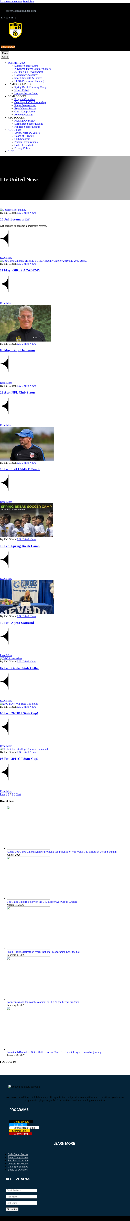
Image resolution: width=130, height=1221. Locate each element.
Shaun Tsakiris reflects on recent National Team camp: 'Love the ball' (44, 951)
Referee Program (23, 114)
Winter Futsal (21, 90)
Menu (5, 53)
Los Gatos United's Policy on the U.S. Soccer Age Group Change (42, 901)
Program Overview (24, 99)
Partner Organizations (26, 142)
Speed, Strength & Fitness (28, 78)
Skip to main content (11, 1)
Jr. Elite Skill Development (28, 71)
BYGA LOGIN (8, 47)
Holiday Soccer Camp (26, 93)
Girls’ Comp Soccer (25, 111)
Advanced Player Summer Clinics (32, 68)
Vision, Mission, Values (27, 132)
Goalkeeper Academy (26, 74)
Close (5, 57)
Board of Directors (24, 135)
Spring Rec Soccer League (28, 123)
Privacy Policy (22, 148)
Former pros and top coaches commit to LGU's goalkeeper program (43, 1002)
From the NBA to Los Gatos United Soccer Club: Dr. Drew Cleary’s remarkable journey (54, 1052)
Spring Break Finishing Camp (30, 87)
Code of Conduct (23, 145)
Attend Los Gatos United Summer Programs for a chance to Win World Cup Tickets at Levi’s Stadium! (62, 851)
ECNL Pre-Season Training (29, 81)
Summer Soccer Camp (26, 65)
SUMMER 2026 (17, 62)
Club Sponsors (22, 138)
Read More (6, 257)
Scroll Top (28, 1)
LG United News (26, 212)
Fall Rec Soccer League (27, 126)
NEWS (11, 151)
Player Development (25, 105)
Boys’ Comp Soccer (25, 108)
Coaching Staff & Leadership (30, 102)
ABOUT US (14, 129)
